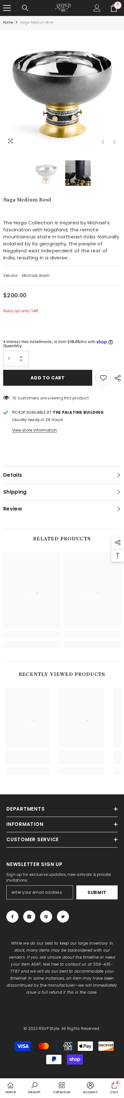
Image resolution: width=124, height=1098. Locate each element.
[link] (31, 634)
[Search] (25, 8)
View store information (34, 430)
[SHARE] (116, 378)
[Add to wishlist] (103, 378)
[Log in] (96, 7)
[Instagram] (29, 917)
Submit (97, 892)
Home (8, 22)
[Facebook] (12, 917)
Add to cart (48, 378)
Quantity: (13, 345)
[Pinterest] (46, 917)
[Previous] (102, 141)
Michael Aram (36, 275)
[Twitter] (63, 917)
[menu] (7, 8)
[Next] (114, 141)
